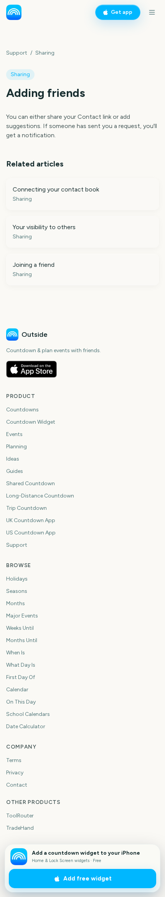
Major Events (22, 615)
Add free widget (87, 878)
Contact (16, 785)
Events (14, 434)
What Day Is (20, 665)
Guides (14, 471)
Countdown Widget (30, 422)
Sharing (44, 53)
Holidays (17, 579)
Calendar (17, 689)
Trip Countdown (26, 508)
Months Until (21, 640)
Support (16, 53)
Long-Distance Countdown (40, 496)
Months (15, 603)
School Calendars (28, 714)
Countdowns (22, 409)
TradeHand (20, 828)
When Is (15, 652)
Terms (13, 760)
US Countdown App (31, 532)
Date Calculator (25, 726)
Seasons (16, 591)
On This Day (21, 702)
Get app (121, 12)
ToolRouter (20, 815)
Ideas (12, 459)
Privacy (14, 772)
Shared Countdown (30, 483)
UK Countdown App (30, 520)
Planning (16, 446)
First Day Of (20, 677)
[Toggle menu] (152, 12)
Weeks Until (20, 628)
